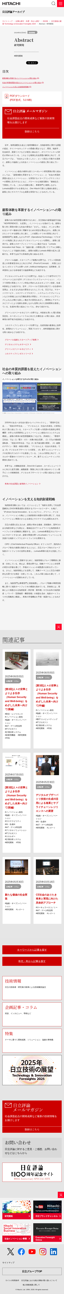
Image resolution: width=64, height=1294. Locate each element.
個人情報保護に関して (31, 1285)
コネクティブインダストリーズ (18, 354)
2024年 (45, 21)
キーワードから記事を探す (32, 949)
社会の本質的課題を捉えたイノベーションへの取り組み (21, 82)
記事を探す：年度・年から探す (28, 21)
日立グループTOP (32, 1271)
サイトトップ (7, 21)
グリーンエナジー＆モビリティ (18, 349)
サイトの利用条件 (12, 1280)
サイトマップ (8, 1262)
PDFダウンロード (21, 98)
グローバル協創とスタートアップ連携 (21, 340)
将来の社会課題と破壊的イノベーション (21, 484)
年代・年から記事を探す (32, 961)
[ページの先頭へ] (58, 627)
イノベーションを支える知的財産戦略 (15, 87)
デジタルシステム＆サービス (17, 344)
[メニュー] (60, 3)
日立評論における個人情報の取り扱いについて (39, 1280)
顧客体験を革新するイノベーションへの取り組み (19, 78)
